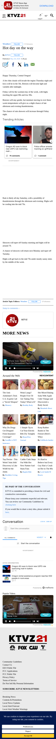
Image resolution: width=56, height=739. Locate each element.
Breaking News (9, 697)
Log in (42, 521)
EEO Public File (9, 668)
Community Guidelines (12, 662)
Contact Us (7, 665)
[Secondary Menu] (6, 15)
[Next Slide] (51, 141)
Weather (23, 301)
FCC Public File (9, 674)
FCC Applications (10, 671)
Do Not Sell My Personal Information (18, 683)
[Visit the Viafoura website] (47, 588)
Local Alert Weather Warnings (15, 709)
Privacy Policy (9, 677)
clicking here (10, 505)
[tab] (10, 537)
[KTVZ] (18, 15)
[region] (28, 555)
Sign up (49, 521)
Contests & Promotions (12, 700)
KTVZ (7, 55)
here (7, 512)
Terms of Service (10, 680)
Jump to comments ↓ (11, 308)
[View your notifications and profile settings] (50, 537)
